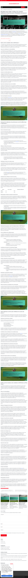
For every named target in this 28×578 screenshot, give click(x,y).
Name (2, 523)
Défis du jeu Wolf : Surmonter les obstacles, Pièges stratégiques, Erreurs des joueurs (14, 503)
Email (2, 526)
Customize (4, 574)
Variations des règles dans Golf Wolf (5, 549)
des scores (17, 141)
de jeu (8, 172)
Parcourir (2, 540)
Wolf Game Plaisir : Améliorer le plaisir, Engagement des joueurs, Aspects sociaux (11, 559)
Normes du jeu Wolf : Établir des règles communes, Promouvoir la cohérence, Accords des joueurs (13, 560)
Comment (2, 514)
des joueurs (14, 31)
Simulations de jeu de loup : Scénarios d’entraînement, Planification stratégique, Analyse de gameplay (5, 503)
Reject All (9, 574)
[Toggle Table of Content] (9, 40)
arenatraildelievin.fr (14, 3)
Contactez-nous (3, 541)
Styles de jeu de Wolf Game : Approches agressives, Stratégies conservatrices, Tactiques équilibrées (14, 555)
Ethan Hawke (6, 14)
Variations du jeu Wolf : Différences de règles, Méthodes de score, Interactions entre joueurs (22, 503)
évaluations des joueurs (4, 34)
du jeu (19, 33)
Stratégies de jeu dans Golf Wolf (4, 488)
